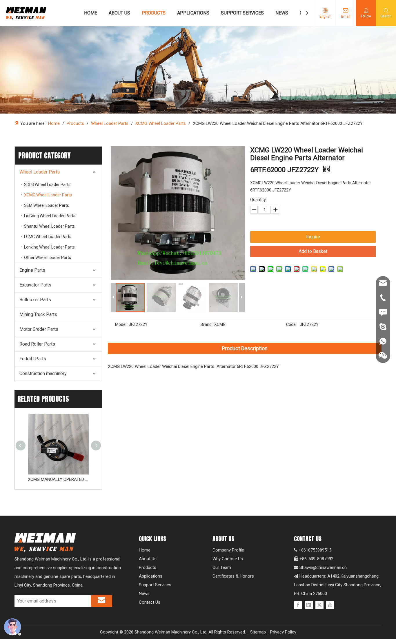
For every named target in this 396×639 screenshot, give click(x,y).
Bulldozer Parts (35, 299)
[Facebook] (298, 605)
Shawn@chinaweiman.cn (323, 567)
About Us (148, 558)
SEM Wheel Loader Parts (46, 205)
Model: (121, 324)
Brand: (206, 324)
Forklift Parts (32, 359)
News (144, 593)
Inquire (313, 237)
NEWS (281, 13)
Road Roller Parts (37, 344)
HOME (90, 13)
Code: (291, 324)
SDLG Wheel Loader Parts (47, 184)
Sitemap (258, 632)
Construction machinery (43, 373)
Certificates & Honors (233, 576)
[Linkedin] (309, 605)
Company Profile (228, 550)
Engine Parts (32, 270)
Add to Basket (313, 251)
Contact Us (149, 602)
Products (147, 567)
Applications (150, 576)
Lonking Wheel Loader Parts (49, 247)
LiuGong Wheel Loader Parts (49, 215)
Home (144, 550)
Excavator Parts (35, 285)
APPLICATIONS (193, 13)
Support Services (155, 584)
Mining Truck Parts (38, 314)
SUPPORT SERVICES (242, 13)
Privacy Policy (283, 632)
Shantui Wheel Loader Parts (49, 226)
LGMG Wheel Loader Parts (47, 236)
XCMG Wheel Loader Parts (48, 195)
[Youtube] (330, 605)
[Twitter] (319, 605)
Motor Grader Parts (38, 329)
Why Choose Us (227, 558)
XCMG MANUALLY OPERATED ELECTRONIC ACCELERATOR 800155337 (58, 479)
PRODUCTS (154, 13)
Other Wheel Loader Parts (47, 257)
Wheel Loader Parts (39, 172)
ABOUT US (119, 13)
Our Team (221, 567)
